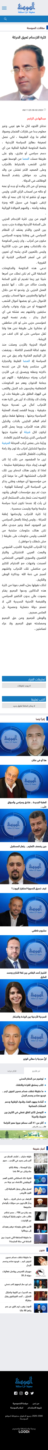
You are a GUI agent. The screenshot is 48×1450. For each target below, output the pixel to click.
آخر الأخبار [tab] (36, 1071)
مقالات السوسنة (36, 27)
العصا (26, 158)
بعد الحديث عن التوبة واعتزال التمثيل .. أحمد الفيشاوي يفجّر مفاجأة (18, 1296)
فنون (42, 1249)
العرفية (6, 442)
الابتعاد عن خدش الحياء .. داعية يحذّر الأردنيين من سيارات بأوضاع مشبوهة (16, 1203)
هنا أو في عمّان (39, 760)
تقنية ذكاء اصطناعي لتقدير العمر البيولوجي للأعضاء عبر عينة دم (17, 1180)
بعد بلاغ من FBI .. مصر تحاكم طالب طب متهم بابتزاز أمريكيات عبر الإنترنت (16, 1216)
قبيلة (27, 431)
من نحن (36, 1403)
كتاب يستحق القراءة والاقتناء (29, 1084)
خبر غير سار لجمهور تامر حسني (18, 1284)
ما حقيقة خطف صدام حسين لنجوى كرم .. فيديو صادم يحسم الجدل (24, 1093)
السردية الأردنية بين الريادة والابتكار (29, 1016)
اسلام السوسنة (16, 1407)
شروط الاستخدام (35, 1407)
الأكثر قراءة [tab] (12, 1071)
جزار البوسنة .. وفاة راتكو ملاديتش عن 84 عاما (20, 1169)
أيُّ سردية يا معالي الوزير (34, 1058)
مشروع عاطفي (39, 930)
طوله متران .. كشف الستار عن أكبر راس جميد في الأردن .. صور (17, 1158)
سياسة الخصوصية (20, 1403)
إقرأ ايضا (40, 718)
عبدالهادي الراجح (36, 118)
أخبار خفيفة (39, 1148)
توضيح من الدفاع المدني (31, 1078)
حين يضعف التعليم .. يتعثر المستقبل (28, 846)
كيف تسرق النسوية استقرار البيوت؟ (28, 888)
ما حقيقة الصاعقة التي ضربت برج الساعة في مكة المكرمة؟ (16, 1239)
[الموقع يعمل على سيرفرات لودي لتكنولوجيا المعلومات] (24, 1431)
